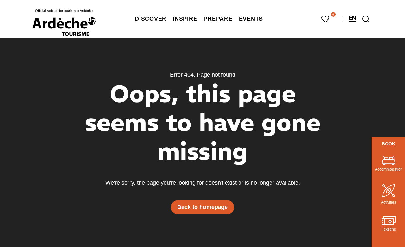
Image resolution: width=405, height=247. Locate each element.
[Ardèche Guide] (64, 26)
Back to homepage (202, 207)
